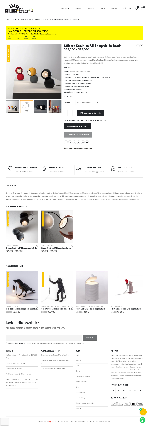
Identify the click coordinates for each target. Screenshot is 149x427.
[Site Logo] (19, 8)
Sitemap (78, 408)
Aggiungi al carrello (92, 113)
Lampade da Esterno (47, 306)
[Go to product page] (92, 287)
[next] (141, 45)
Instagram (135, 390)
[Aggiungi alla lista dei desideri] (37, 246)
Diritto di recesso (81, 382)
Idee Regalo (74, 71)
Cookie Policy (80, 398)
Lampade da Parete (46, 246)
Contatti (114, 8)
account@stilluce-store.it (22, 374)
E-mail (87, 142)
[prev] (138, 45)
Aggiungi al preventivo (78, 135)
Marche (79, 8)
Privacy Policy (80, 392)
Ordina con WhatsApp (77, 126)
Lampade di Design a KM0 (95, 306)
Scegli (34, 214)
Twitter (118, 390)
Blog (103, 8)
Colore (67, 103)
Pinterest (83, 142)
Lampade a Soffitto (12, 246)
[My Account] (130, 8)
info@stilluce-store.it (16, 368)
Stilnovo (72, 97)
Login (77, 355)
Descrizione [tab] (11, 185)
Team (78, 366)
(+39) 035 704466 (19, 363)
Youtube (129, 390)
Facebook (66, 142)
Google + (78, 142)
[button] (125, 8)
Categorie (65, 8)
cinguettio (70, 142)
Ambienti (91, 8)
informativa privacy (20, 343)
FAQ (77, 387)
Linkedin (140, 390)
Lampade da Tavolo (85, 71)
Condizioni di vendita (83, 376)
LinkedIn (74, 142)
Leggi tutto (34, 275)
